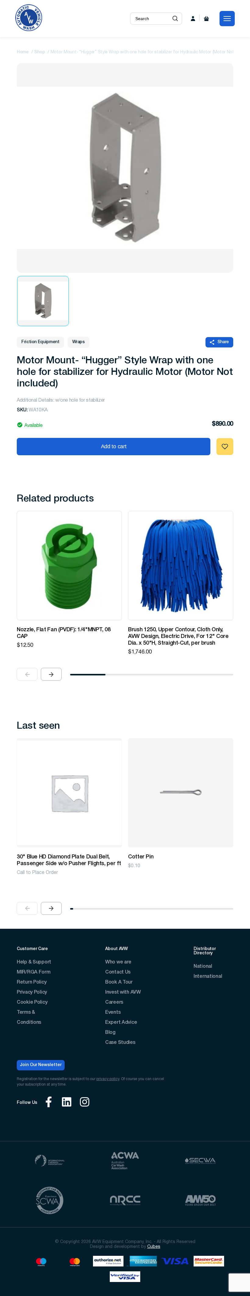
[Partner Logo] (49, 1161)
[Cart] (206, 18)
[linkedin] (66, 1103)
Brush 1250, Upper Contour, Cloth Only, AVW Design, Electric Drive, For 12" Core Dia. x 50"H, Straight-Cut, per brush (178, 636)
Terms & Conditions (29, 1017)
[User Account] (193, 18)
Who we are (118, 962)
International (208, 976)
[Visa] (175, 1262)
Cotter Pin (140, 856)
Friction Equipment (40, 342)
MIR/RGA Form (34, 972)
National (203, 966)
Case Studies (120, 1043)
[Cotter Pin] (180, 792)
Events (112, 1012)
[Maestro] (41, 1262)
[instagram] (84, 1103)
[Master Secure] (209, 1262)
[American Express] (142, 1262)
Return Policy (31, 982)
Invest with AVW (123, 992)
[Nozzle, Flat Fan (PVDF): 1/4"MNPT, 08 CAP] (69, 565)
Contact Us (117, 972)
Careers (114, 1002)
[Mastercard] (74, 1262)
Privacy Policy (32, 992)
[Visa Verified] (125, 1277)
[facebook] (48, 1103)
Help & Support (34, 962)
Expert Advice (121, 1022)
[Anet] (108, 1262)
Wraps (78, 342)
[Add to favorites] (224, 446)
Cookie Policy (32, 1002)
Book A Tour (119, 982)
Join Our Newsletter (41, 1065)
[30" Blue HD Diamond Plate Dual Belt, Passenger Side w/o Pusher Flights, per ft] (69, 792)
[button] (175, 18)
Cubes (153, 1247)
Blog (110, 1032)
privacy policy (107, 1079)
